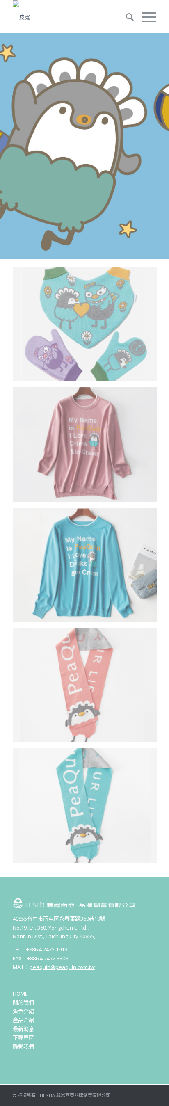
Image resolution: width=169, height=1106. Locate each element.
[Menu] (145, 16)
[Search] (126, 16)
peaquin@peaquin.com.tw (62, 967)
